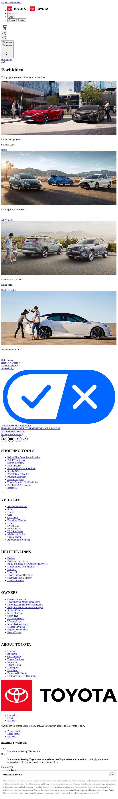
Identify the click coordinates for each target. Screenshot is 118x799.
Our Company (14, 656)
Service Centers (15, 610)
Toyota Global (14, 665)
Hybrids (11, 523)
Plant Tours (12, 670)
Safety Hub (12, 615)
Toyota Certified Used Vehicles (22, 482)
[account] (4, 35)
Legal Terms (13, 733)
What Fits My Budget (17, 474)
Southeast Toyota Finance (19, 577)
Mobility (11, 569)
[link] (10, 362)
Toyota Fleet (13, 572)
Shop (11, 17)
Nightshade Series (16, 534)
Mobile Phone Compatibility (21, 566)
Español (11, 720)
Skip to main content (11, 2)
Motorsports (13, 667)
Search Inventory (15, 463)
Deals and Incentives (17, 561)
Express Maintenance (17, 629)
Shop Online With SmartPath (21, 468)
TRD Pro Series (15, 531)
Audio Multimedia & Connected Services (27, 564)
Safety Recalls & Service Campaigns (25, 604)
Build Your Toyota (16, 460)
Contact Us (12, 715)
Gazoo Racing (14, 537)
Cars (9, 514)
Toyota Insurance (15, 580)
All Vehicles (7, 220)
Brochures (12, 487)
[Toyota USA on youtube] (11, 441)
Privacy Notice (14, 731)
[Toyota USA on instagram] (18, 441)
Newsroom (12, 662)
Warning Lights (14, 621)
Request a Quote (15, 479)
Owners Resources (16, 599)
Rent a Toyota (14, 632)
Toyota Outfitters (15, 659)
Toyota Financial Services (19, 575)
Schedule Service (15, 618)
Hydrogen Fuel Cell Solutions (21, 676)
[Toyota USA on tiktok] (25, 441)
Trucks (10, 512)
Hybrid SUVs (14, 528)
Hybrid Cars (13, 526)
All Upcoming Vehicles (18, 539)
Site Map (11, 736)
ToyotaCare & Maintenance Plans (23, 602)
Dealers (11, 558)
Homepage (6, 59)
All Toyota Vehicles (17, 506)
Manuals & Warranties (18, 624)
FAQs (10, 717)
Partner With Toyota (17, 673)
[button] (13, 431)
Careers (11, 651)
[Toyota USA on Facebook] (4, 441)
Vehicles (12, 13)
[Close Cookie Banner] (112, 774)
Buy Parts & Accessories (19, 485)
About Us (12, 653)
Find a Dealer (14, 465)
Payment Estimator (16, 476)
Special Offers (14, 471)
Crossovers (12, 517)
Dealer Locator (8, 290)
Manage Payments (16, 626)
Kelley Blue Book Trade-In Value (23, 457)
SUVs (10, 509)
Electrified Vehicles (16, 520)
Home (4, 150)
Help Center (7, 360)
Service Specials (15, 613)
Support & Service (17, 20)
